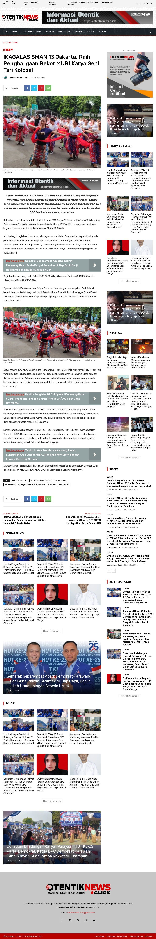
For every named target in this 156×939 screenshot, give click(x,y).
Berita (15, 42)
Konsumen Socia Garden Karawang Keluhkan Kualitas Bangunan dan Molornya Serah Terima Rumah (85, 568)
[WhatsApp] (48, 88)
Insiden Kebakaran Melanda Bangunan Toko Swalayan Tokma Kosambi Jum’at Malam (140, 362)
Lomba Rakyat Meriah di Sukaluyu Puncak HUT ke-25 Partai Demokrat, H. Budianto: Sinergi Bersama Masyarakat (18, 568)
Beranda (7, 42)
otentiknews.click (18, 78)
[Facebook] (137, 3)
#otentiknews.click (20, 480)
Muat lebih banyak (51, 631)
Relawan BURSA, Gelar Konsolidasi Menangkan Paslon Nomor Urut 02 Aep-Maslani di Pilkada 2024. (25, 520)
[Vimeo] (148, 3)
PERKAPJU (52, 484)
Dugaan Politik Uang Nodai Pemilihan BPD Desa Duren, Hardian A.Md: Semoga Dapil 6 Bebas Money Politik (85, 613)
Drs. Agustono (60, 480)
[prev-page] (109, 571)
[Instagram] (140, 3)
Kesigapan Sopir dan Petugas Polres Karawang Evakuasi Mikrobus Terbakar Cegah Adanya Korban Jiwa (117, 441)
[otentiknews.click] (5, 78)
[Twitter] (144, 3)
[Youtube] (151, 3)
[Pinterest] (41, 88)
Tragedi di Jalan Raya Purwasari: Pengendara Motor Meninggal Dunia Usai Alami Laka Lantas (117, 362)
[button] (149, 31)
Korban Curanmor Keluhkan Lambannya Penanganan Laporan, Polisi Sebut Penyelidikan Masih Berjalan (117, 400)
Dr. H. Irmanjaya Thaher (41, 480)
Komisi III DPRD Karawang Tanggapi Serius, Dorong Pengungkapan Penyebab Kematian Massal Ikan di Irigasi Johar (141, 443)
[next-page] (114, 571)
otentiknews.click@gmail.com (81, 913)
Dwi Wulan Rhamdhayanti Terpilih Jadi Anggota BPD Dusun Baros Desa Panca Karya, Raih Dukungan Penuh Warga (51, 614)
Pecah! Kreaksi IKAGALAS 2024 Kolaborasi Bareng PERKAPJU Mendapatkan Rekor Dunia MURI (83, 520)
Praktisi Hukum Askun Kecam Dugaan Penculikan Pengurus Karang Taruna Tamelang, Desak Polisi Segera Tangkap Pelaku (141, 401)
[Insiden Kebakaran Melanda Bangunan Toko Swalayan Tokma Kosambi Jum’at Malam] (142, 346)
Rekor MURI (64, 484)
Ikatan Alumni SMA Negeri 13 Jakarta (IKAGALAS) (25, 484)
